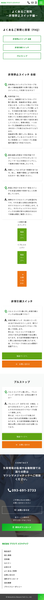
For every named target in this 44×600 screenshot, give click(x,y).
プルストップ (22, 56)
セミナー (7, 563)
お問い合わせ (33, 3)
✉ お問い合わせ (23, 278)
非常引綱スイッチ (22, 47)
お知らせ (7, 567)
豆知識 (7, 559)
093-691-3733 (29, 2)
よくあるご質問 (10, 571)
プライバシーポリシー (13, 586)
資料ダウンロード (36, 3)
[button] (41, 2)
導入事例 (7, 555)
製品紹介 (7, 551)
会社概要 (7, 582)
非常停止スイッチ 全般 (22, 39)
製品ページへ (22, 235)
